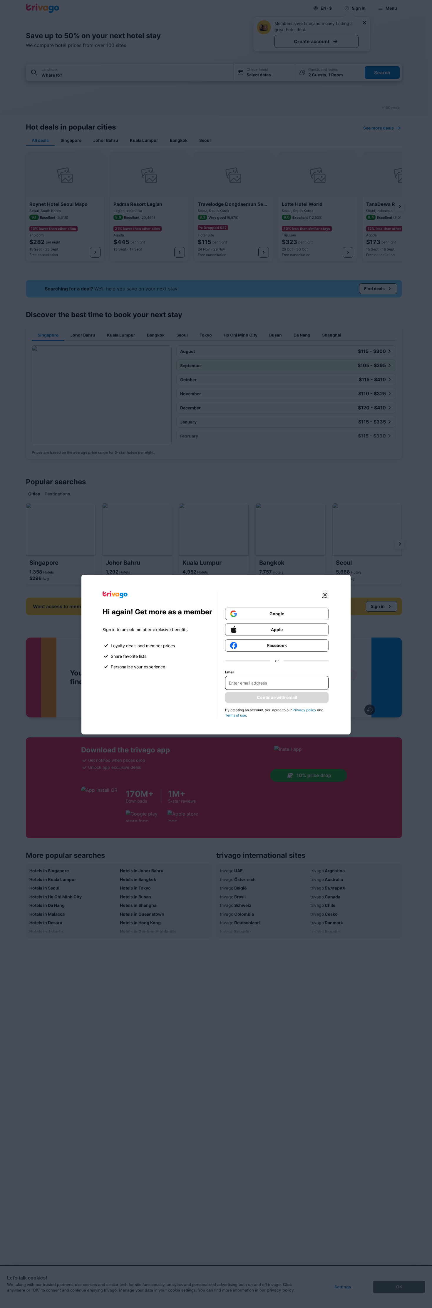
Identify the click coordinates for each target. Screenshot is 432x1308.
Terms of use (235, 715)
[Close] (325, 594)
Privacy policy (304, 710)
